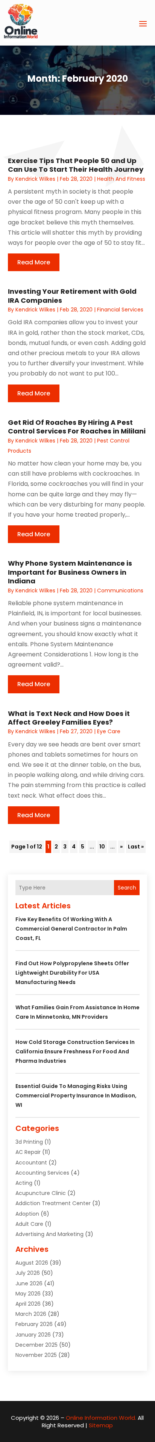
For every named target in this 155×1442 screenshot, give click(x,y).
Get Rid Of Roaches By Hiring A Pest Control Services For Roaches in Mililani (77, 427)
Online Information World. (101, 1418)
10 (102, 846)
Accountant (31, 1162)
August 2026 (31, 1263)
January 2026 (33, 1334)
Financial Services (120, 309)
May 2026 (28, 1293)
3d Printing (29, 1142)
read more (33, 262)
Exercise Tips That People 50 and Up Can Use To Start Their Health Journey (75, 165)
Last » (136, 846)
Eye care (108, 731)
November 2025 (36, 1355)
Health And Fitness (121, 179)
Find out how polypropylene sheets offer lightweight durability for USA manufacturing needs (72, 973)
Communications (120, 590)
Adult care (29, 1224)
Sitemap (101, 1425)
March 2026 (30, 1314)
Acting (23, 1183)
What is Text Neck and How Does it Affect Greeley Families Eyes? (69, 718)
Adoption (27, 1214)
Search (127, 887)
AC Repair (28, 1152)
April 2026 (28, 1304)
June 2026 (29, 1283)
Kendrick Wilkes (35, 179)
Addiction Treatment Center (53, 1203)
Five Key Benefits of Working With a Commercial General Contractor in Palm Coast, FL (71, 929)
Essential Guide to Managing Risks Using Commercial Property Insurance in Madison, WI (76, 1095)
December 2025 (36, 1345)
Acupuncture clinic (40, 1193)
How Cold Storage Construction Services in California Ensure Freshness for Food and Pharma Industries (75, 1051)
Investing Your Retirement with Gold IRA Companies (72, 296)
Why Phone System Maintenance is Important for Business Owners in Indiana (70, 572)
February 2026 (34, 1324)
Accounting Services (42, 1172)
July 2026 (27, 1273)
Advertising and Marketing (49, 1234)
